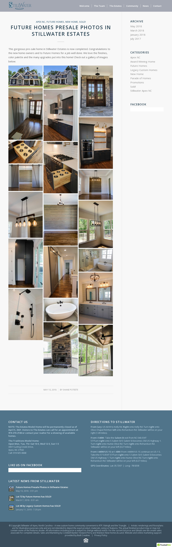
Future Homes (55, 21)
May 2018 (136, 26)
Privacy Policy (100, 535)
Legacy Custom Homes (143, 70)
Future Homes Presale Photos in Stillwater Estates (61, 30)
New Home (71, 21)
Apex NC (40, 21)
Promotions (137, 82)
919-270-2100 (15, 432)
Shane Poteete (70, 389)
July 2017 (135, 38)
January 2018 (137, 34)
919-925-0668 (19, 452)
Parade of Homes (140, 78)
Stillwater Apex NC (141, 90)
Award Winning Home (142, 61)
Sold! (82, 21)
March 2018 (137, 30)
